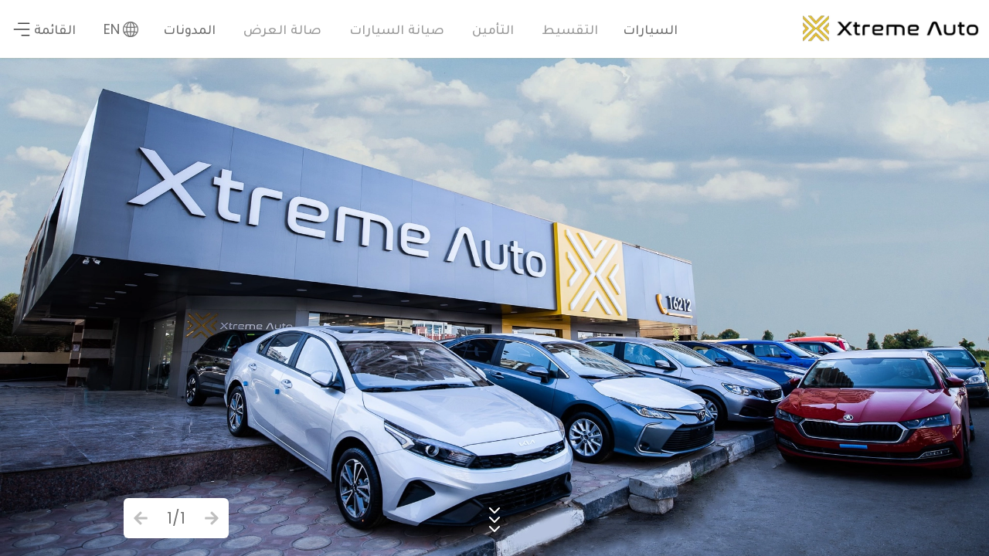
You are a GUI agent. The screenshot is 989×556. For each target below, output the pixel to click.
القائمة (55, 29)
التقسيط (570, 29)
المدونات (189, 29)
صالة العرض (282, 29)
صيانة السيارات (396, 29)
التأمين (493, 29)
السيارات (650, 29)
